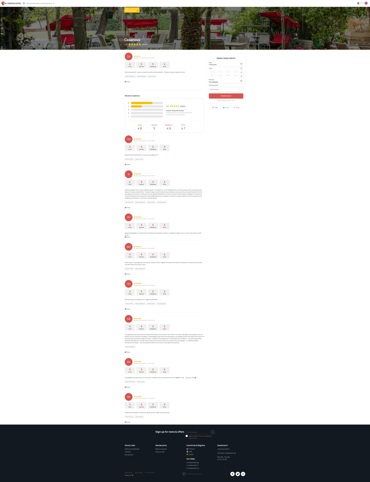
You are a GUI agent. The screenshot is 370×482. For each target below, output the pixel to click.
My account (129, 455)
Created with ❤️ (129, 475)
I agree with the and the (200, 437)
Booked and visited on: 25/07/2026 (144, 141)
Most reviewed (161, 449)
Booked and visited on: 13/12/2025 (144, 219)
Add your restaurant (132, 449)
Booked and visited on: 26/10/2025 (144, 248)
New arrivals (160, 452)
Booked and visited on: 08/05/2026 (144, 176)
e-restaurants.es (192, 468)
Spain (191, 454)
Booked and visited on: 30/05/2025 (144, 285)
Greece (192, 449)
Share (216, 108)
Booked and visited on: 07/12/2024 (144, 363)
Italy (190, 452)
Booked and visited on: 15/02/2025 (144, 58)
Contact (128, 452)
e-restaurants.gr (192, 462)
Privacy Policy (193, 438)
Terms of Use (202, 436)
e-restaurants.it (192, 465)
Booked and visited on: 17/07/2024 (144, 398)
